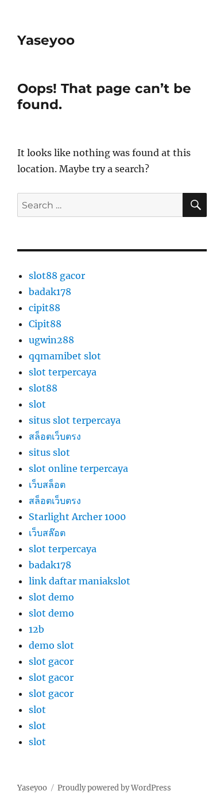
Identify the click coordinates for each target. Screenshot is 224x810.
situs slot (49, 452)
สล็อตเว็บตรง (55, 436)
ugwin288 (51, 340)
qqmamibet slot (65, 356)
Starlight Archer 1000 (77, 516)
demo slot (51, 645)
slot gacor (51, 661)
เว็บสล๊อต (47, 532)
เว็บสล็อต (47, 484)
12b (36, 629)
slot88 (43, 388)
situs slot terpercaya (75, 420)
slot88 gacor (57, 275)
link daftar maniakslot (79, 581)
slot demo (51, 597)
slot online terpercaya (78, 468)
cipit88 (44, 307)
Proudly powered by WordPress (114, 788)
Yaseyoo (46, 40)
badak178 (50, 291)
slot (37, 404)
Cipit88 (45, 324)
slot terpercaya (62, 372)
